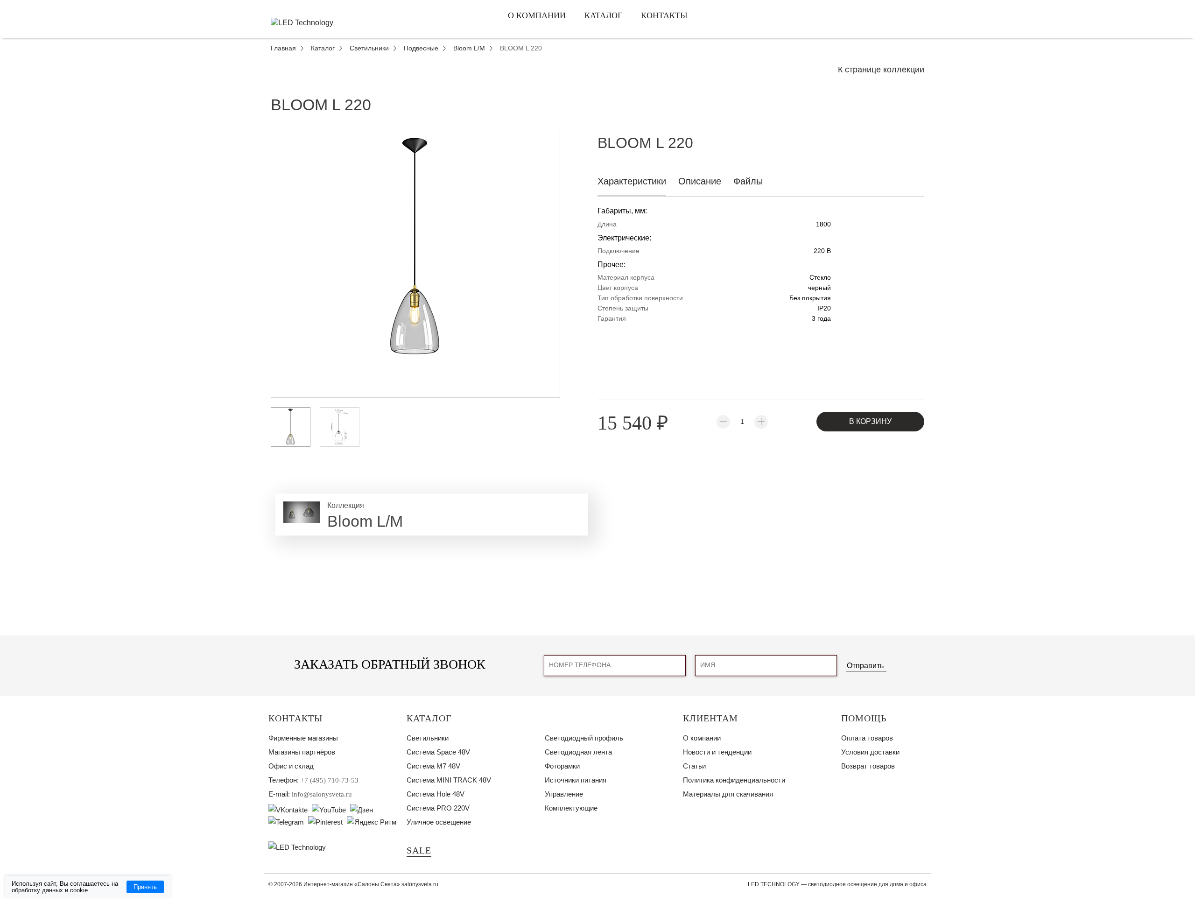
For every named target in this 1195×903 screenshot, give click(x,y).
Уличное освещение (439, 822)
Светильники (428, 738)
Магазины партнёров (301, 752)
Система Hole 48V (435, 794)
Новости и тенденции (717, 752)
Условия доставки (870, 752)
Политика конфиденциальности (734, 780)
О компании (537, 15)
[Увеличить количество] (761, 422)
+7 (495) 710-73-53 (329, 780)
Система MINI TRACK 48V (449, 780)
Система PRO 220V (438, 808)
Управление (564, 794)
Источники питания (575, 780)
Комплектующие (571, 808)
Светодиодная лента (578, 752)
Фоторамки (562, 766)
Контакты (664, 15)
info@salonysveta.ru (322, 794)
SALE (419, 850)
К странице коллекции (881, 69)
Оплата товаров (867, 738)
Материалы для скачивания (728, 794)
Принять (145, 886)
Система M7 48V (433, 766)
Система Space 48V (438, 752)
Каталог (603, 15)
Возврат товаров (868, 766)
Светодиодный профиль (584, 738)
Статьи (694, 766)
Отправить (865, 666)
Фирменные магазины (303, 738)
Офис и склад (291, 766)
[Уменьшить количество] (723, 422)
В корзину (870, 421)
